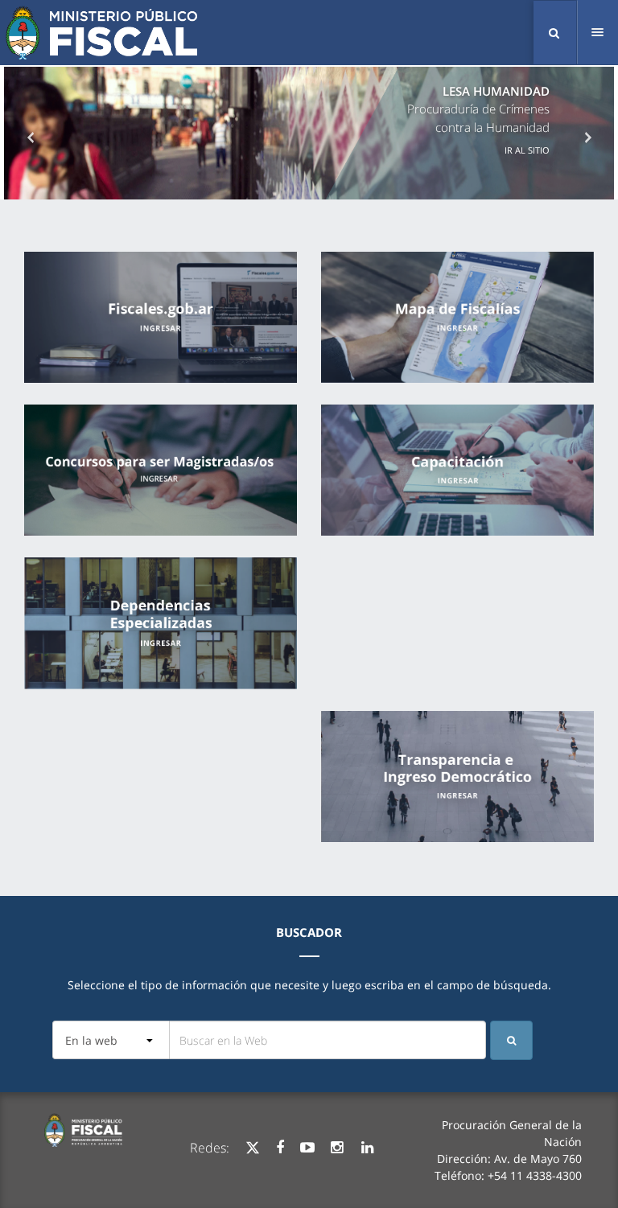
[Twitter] (252, 1147)
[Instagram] (337, 1147)
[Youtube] (307, 1147)
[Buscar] (511, 1040)
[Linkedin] (367, 1147)
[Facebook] (280, 1147)
